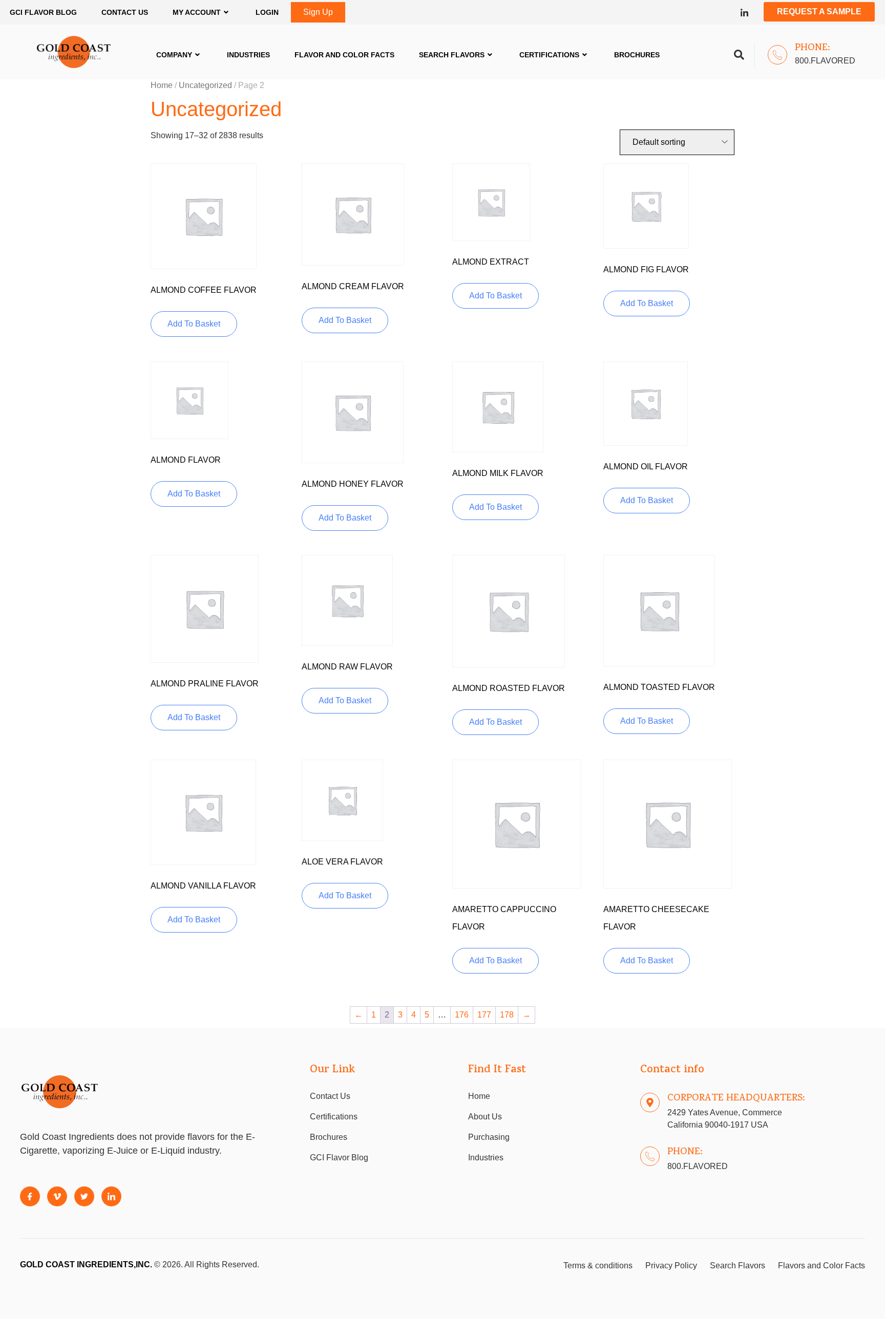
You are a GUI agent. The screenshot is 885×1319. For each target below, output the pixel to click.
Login (267, 12)
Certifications (549, 54)
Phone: (812, 48)
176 (462, 1014)
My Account (197, 12)
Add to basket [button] (193, 323)
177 (484, 1014)
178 (507, 1014)
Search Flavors (451, 54)
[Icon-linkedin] (744, 12)
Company (174, 54)
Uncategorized (205, 85)
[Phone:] (777, 54)
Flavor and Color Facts (344, 54)
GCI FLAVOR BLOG (43, 12)
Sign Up (318, 12)
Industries (248, 54)
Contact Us (124, 12)
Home (162, 85)
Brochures (637, 54)
